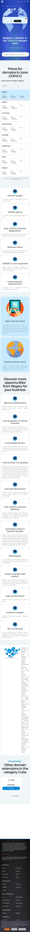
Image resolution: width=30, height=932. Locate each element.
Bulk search (18, 868)
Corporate (18, 906)
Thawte (4, 890)
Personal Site (19, 903)
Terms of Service (9, 859)
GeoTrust (18, 884)
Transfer (18, 871)
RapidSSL (4, 887)
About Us (4, 920)
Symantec (5, 635)
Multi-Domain (5, 900)
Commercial (5, 906)
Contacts (18, 920)
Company (5, 917)
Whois (17, 874)
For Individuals (5, 903)
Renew (4, 871)
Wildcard (18, 900)
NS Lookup (5, 877)
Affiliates (18, 913)
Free (3, 897)
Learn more (16, 927)
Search (4, 868)
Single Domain (19, 897)
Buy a (4, 234)
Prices (17, 877)
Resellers (4, 913)
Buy (12, 788)
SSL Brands (6, 881)
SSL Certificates (7, 894)
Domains (5, 865)
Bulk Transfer (5, 874)
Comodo (22, 635)
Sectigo (4, 884)
